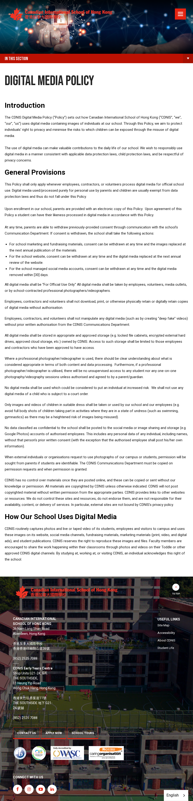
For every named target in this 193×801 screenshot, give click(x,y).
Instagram (29, 789)
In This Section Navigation (188, 58)
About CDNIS (166, 640)
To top (176, 594)
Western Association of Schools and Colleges (67, 753)
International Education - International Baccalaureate (20, 753)
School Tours (83, 733)
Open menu (180, 14)
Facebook (17, 789)
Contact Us (26, 733)
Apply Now (53, 733)
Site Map (163, 625)
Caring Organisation (106, 753)
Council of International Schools (39, 753)
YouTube (40, 789)
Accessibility (166, 633)
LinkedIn (52, 789)
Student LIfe (165, 648)
